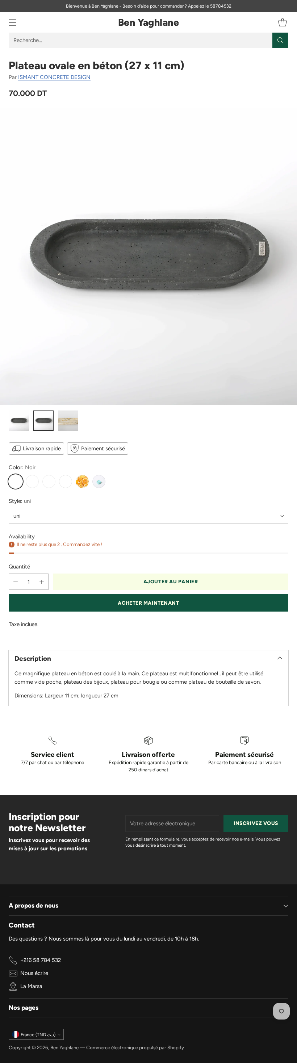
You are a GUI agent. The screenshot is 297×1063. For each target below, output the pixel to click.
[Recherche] (280, 40)
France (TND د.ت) (38, 1034)
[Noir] (15, 481)
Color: (22, 467)
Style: (20, 501)
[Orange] (82, 481)
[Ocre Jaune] (65, 481)
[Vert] (99, 481)
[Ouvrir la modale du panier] (282, 22)
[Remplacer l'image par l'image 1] (19, 420)
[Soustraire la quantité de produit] (15, 581)
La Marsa (31, 986)
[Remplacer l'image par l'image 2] (43, 420)
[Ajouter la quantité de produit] (41, 581)
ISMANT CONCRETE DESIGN (54, 77)
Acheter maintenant (148, 603)
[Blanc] (49, 481)
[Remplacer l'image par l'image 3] (68, 420)
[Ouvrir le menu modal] (12, 22)
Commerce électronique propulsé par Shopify (135, 1047)
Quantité (19, 566)
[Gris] (32, 481)
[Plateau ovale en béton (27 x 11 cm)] (148, 256)
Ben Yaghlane (64, 1047)
